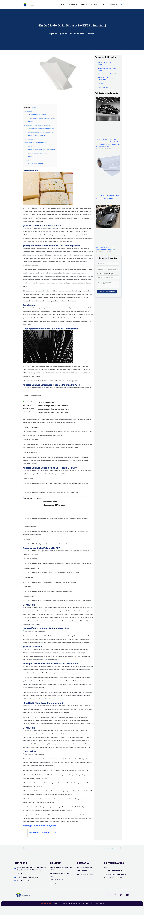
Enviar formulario (107, 291)
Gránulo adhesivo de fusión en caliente (107, 69)
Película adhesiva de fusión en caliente (107, 63)
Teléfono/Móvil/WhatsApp (105, 274)
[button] (72, 4)
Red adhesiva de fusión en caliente (108, 74)
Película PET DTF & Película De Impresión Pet (107, 78)
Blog (56, 34)
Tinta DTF (101, 83)
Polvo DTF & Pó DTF (104, 87)
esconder (34, 107)
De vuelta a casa (72, 30)
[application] (76, 4)
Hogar (51, 34)
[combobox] (99, 277)
